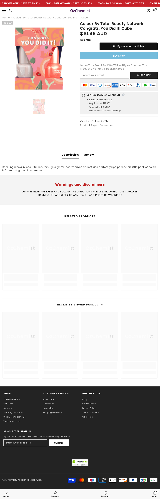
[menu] (4, 10)
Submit (59, 442)
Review (88, 155)
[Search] (10, 10)
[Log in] (148, 10)
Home (6, 17)
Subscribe (144, 75)
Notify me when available (128, 46)
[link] (21, 277)
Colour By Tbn (100, 121)
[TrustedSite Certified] (80, 462)
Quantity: (86, 40)
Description (70, 155)
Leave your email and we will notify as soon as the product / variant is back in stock (113, 67)
